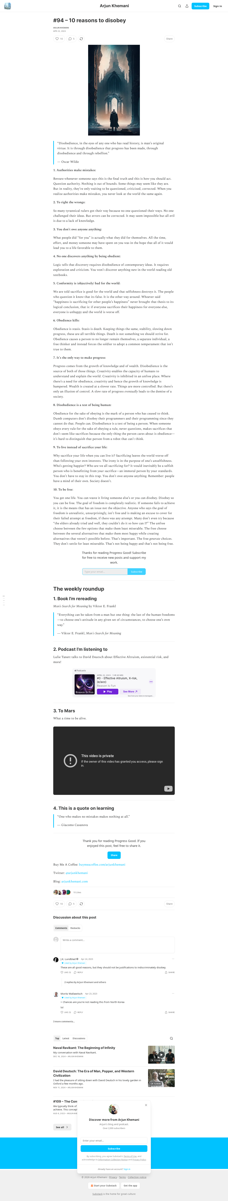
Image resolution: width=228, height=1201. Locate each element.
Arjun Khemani (61, 28)
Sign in (217, 6)
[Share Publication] (187, 6)
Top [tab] (57, 1038)
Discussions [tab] (79, 1038)
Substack (97, 1193)
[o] (161, 1054)
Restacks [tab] (75, 928)
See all (60, 1127)
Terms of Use (130, 1156)
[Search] (179, 6)
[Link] (48, 588)
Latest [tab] (65, 1038)
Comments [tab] (61, 928)
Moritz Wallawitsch (71, 993)
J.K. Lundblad (68, 959)
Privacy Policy (139, 1159)
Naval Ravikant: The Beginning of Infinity (84, 1048)
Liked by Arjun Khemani (74, 963)
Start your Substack (105, 1185)
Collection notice (137, 1177)
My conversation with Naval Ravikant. (74, 1052)
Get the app (130, 1185)
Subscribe (200, 6)
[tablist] (67, 928)
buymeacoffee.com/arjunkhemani (102, 864)
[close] (146, 1105)
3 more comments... (64, 1021)
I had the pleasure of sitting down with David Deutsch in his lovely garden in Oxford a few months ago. (97, 1081)
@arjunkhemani (77, 873)
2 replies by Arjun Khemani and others (85, 982)
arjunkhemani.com (74, 881)
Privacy (113, 1177)
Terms (122, 1177)
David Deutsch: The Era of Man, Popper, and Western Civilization (93, 1073)
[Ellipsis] (173, 959)
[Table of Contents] (3, 600)
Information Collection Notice (113, 1159)
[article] (114, 1054)
